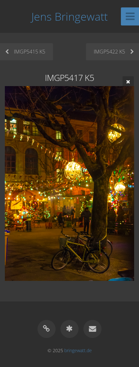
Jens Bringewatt (69, 16)
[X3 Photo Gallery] (69, 329)
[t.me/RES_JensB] (46, 329)
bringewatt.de (78, 350)
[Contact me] (92, 329)
